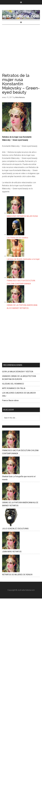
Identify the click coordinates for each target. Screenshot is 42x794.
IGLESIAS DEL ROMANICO (13, 384)
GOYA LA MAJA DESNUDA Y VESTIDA (17, 371)
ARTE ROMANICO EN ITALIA (13, 388)
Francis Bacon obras (10, 400)
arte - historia (21, 14)
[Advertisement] (21, 51)
